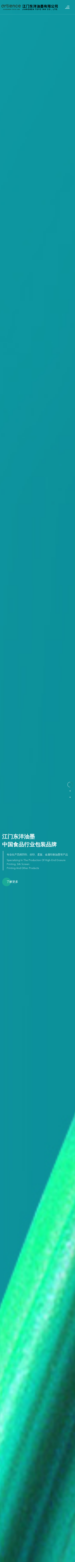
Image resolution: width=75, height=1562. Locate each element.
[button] (70, 784)
